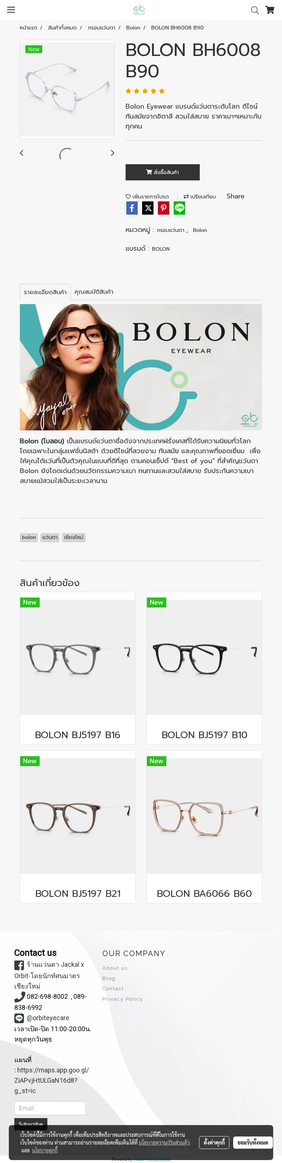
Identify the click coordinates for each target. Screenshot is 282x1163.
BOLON (161, 249)
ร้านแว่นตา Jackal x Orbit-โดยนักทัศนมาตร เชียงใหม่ (49, 975)
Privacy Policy (122, 999)
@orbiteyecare (48, 1018)
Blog (109, 978)
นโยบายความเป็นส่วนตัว (164, 1142)
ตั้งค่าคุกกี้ (214, 1142)
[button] (252, 10)
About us (115, 968)
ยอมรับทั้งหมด (253, 1142)
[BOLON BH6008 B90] (67, 90)
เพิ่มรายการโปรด (150, 197)
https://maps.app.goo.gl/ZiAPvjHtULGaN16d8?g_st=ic (51, 1080)
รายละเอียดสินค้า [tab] (45, 292)
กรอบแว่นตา (171, 230)
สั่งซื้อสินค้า (165, 172)
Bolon (200, 230)
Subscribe (31, 1124)
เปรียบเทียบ (202, 197)
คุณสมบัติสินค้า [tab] (94, 292)
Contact (113, 988)
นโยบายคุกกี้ (45, 1150)
